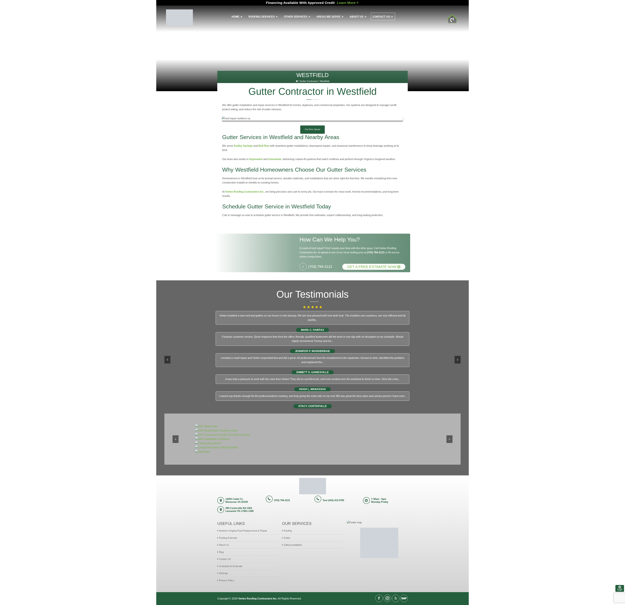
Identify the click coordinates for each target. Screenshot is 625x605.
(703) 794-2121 (376, 252)
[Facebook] (379, 598)
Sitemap (223, 573)
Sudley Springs (243, 145)
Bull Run (263, 145)
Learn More (346, 3)
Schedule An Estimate (230, 566)
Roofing (288, 530)
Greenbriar (274, 159)
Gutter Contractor (309, 81)
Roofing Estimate (228, 537)
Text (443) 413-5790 (333, 500)
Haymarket (256, 159)
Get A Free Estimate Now (371, 267)
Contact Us (225, 559)
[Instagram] (387, 598)
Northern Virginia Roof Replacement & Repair (243, 530)
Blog (221, 552)
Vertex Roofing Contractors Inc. (244, 191)
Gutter (287, 537)
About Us (224, 544)
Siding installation (293, 544)
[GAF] (404, 598)
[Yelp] (395, 598)
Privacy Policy (226, 580)
